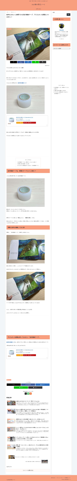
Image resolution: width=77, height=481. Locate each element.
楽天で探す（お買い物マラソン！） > (29, 122)
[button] (42, 62)
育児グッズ (9, 379)
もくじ (26, 159)
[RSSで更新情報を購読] (30, 394)
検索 (54, 12)
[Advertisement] (28, 23)
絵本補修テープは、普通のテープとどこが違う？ (27, 162)
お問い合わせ (53, 477)
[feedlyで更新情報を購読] (28, 394)
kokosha (61, 30)
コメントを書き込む (28, 470)
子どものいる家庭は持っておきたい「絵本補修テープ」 (28, 165)
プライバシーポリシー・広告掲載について (63, 477)
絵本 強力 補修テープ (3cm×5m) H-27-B (24, 117)
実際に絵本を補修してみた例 (23, 163)
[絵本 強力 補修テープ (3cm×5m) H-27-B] (11, 120)
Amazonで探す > (19, 122)
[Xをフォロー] (26, 394)
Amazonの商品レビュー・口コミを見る (23, 352)
